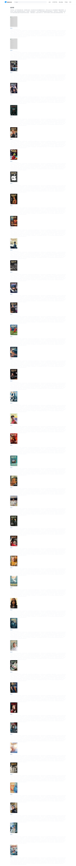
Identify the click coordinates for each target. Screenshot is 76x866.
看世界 (11, 28)
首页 (50, 2)
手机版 (66, 2)
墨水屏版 (61, 2)
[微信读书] (9, 2)
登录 (70, 2)
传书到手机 (54, 2)
